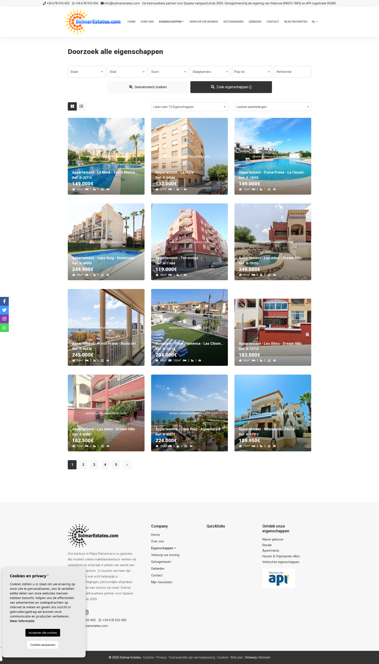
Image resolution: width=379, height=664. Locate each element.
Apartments (270, 551)
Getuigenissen (233, 21)
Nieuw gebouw (272, 539)
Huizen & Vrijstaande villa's (281, 556)
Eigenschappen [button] (170, 21)
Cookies (222, 657)
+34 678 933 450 (58, 3)
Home (132, 21)
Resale (267, 545)
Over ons (147, 21)
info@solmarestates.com (122, 3)
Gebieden (255, 21)
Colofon (148, 657)
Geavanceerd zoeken (150, 87)
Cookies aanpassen (42, 645)
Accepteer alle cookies (43, 633)
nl (314, 21)
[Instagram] (86, 612)
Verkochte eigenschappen (280, 562)
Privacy (161, 657)
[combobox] (86, 72)
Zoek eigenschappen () (233, 87)
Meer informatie (22, 621)
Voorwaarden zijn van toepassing (192, 657)
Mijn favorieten (295, 21)
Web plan (236, 657)
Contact (272, 21)
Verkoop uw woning (203, 21)
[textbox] (86, 71)
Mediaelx (264, 657)
